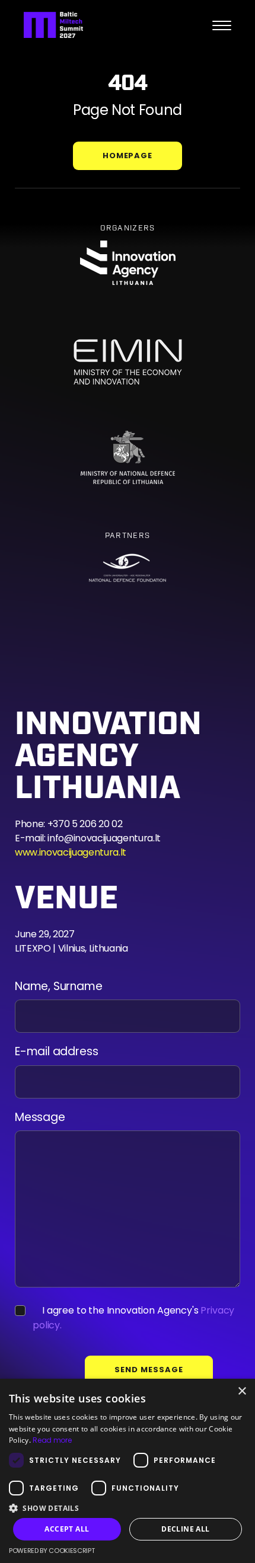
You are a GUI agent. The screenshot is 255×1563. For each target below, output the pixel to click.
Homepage (128, 155)
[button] (127, 1507)
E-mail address (56, 1052)
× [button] (241, 1391)
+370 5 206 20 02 (85, 824)
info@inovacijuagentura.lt (104, 838)
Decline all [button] (185, 1529)
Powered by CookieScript (51, 1550)
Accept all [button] (66, 1529)
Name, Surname (59, 986)
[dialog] (127, 1471)
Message (40, 1117)
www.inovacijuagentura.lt (70, 852)
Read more (52, 1440)
